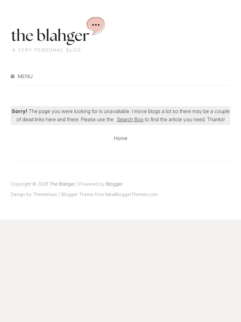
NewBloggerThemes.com (131, 194)
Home (120, 138)
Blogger (114, 184)
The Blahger (62, 184)
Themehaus (45, 194)
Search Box (130, 119)
